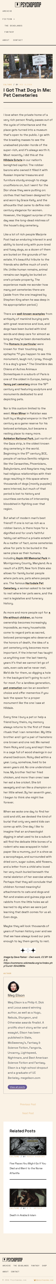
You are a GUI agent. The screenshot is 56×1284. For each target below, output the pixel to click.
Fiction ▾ (9, 19)
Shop (44, 1266)
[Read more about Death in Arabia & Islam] (28, 1197)
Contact (18, 40)
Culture (7, 84)
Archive (7, 11)
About (6, 40)
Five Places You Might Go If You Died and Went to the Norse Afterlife (28, 1168)
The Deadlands (13, 25)
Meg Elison (16, 995)
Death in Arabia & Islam (23, 1215)
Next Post (28, 1113)
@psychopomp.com (44, 1280)
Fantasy (9, 32)
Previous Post (28, 1104)
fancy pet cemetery (16, 384)
